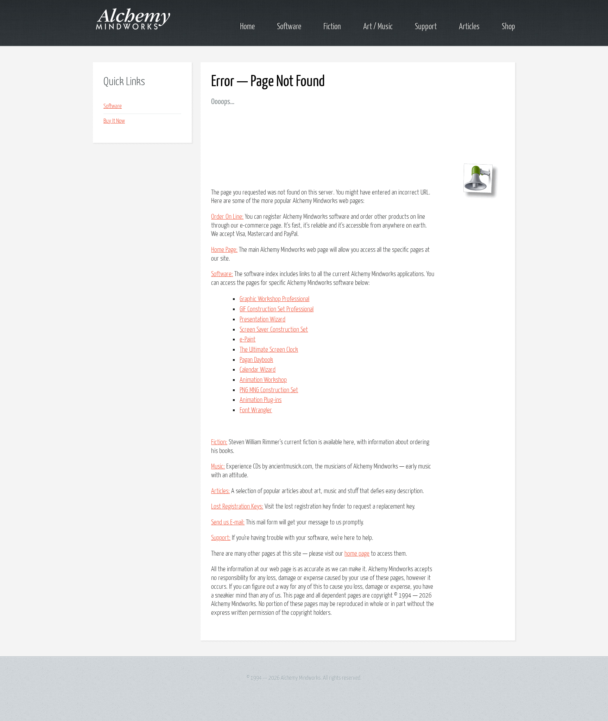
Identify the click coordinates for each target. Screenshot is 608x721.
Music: (218, 466)
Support (426, 27)
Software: (222, 274)
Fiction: (219, 442)
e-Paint (247, 339)
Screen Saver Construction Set (274, 329)
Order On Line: (227, 216)
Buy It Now (114, 121)
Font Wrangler (256, 410)
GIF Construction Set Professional (277, 309)
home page (356, 553)
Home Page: (224, 250)
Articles (469, 27)
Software (289, 27)
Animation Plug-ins (260, 400)
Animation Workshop (263, 380)
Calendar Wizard (258, 369)
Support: (220, 538)
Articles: (220, 491)
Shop (508, 27)
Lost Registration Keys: (237, 506)
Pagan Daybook (256, 360)
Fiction (332, 27)
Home (247, 27)
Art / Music (378, 27)
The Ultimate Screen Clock (269, 349)
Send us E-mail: (228, 522)
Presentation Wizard (262, 319)
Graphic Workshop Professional (274, 299)
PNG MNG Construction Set (269, 390)
